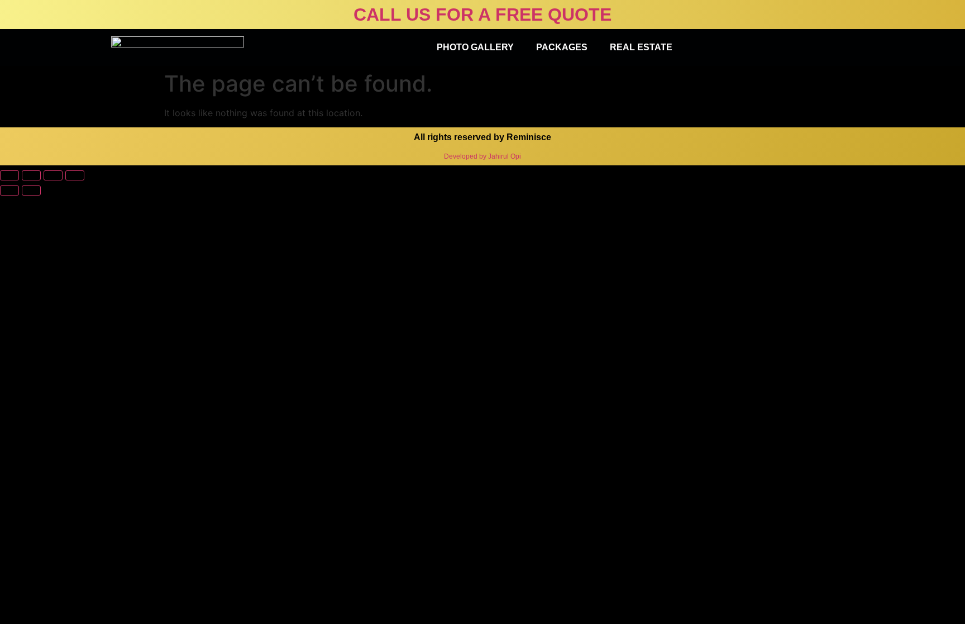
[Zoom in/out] (74, 175)
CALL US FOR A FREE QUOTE (482, 14)
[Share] (31, 175)
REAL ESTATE (641, 47)
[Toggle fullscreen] (53, 175)
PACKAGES (561, 47)
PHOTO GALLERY (475, 47)
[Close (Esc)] (9, 175)
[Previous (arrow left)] (9, 190)
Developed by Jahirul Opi (482, 156)
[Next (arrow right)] (31, 190)
